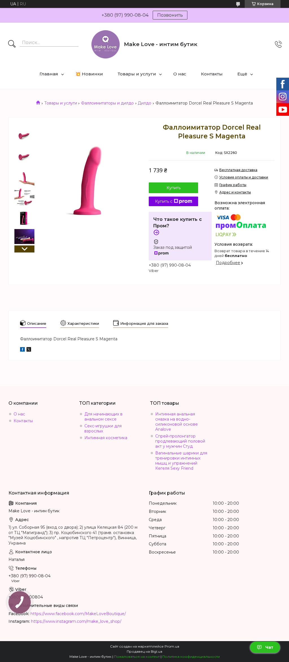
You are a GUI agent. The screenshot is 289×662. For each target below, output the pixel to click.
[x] (29, 350)
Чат (269, 647)
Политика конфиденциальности (191, 656)
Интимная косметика (105, 437)
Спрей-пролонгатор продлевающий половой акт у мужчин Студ (180, 441)
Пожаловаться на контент (137, 656)
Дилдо (144, 103)
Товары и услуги (137, 74)
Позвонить (170, 15)
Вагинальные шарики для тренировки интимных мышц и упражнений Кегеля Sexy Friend (181, 460)
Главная (49, 74)
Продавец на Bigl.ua (144, 651)
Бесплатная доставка (238, 170)
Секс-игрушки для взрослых (103, 428)
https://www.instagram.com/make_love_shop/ (76, 621)
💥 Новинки (89, 74)
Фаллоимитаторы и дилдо (107, 103)
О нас (179, 74)
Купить (174, 187)
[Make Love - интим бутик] (105, 44)
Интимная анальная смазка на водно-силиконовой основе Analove (176, 421)
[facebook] (22, 350)
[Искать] (12, 44)
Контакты (212, 74)
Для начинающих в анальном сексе (103, 416)
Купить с (163, 201)
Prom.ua (172, 646)
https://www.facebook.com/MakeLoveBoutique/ (78, 613)
